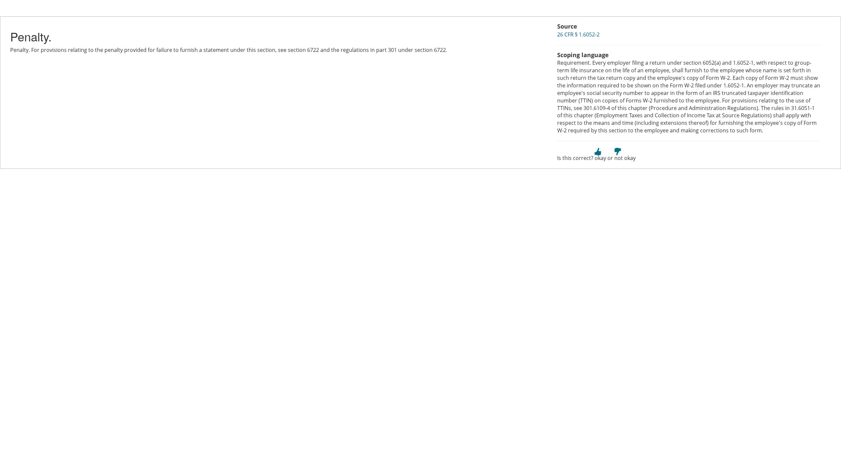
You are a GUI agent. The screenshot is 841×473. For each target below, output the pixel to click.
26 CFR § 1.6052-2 (578, 34)
